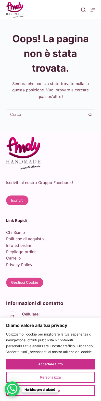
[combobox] (46, 114)
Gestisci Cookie (24, 282)
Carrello (13, 258)
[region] (50, 359)
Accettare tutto (50, 364)
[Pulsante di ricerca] (90, 114)
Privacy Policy (19, 264)
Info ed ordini (18, 245)
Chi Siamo (15, 232)
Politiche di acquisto (25, 238)
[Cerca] (83, 10)
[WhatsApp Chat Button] (12, 388)
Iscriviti (17, 200)
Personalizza (50, 377)
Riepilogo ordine (21, 251)
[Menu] (92, 10)
